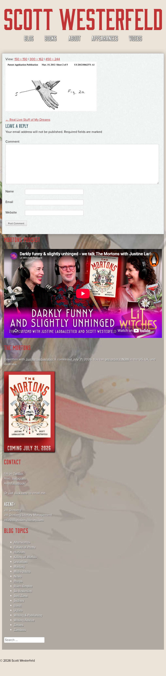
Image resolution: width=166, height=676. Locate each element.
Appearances (105, 38)
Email (9, 202)
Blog (28, 38)
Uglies (18, 610)
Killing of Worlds (25, 557)
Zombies (20, 630)
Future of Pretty (25, 547)
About (74, 38)
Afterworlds (22, 542)
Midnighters (22, 571)
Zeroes (18, 625)
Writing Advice (24, 620)
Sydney (19, 601)
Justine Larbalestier (39, 359)
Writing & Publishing (28, 615)
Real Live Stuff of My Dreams (27, 120)
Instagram (19, 478)
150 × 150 (20, 59)
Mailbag (19, 567)
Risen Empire (23, 586)
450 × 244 (53, 59)
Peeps (18, 581)
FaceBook (18, 483)
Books (50, 38)
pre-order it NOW (117, 359)
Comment (12, 142)
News (18, 576)
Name (9, 191)
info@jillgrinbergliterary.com (24, 520)
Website (11, 212)
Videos (135, 38)
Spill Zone (21, 596)
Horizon (19, 552)
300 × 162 (36, 59)
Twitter (18, 474)
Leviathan (21, 562)
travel (18, 605)
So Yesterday (23, 591)
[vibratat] (51, 110)
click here (21, 493)
